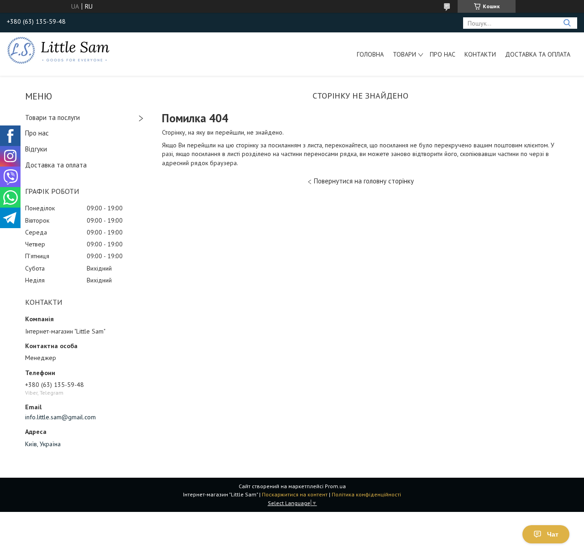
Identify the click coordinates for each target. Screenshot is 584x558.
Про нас (442, 54)
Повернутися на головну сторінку (364, 181)
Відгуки (36, 149)
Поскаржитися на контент (295, 494)
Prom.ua (335, 486)
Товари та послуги (52, 117)
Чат (552, 534)
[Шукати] (567, 23)
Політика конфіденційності (366, 494)
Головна (370, 54)
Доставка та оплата (537, 54)
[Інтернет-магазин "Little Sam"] (58, 50)
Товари (404, 54)
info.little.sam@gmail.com (60, 417)
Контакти (480, 54)
